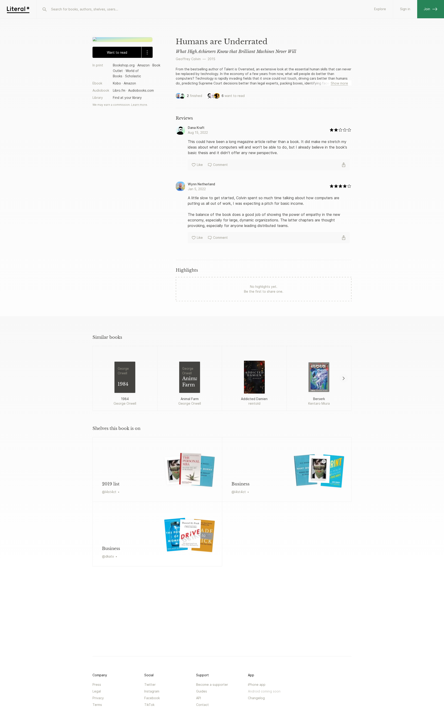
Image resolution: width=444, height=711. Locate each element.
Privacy (98, 698)
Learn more (139, 104)
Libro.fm (119, 90)
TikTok (149, 705)
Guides (201, 691)
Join (427, 9)
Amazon (143, 65)
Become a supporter (212, 684)
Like (200, 165)
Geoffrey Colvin (188, 59)
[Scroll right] (343, 378)
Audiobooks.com (141, 90)
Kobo (117, 83)
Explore (380, 9)
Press (96, 684)
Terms (97, 705)
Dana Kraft (196, 128)
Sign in (405, 9)
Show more (339, 83)
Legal (96, 691)
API (198, 698)
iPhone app (256, 684)
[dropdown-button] (147, 52)
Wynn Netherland (201, 184)
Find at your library (127, 97)
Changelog (256, 698)
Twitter (150, 684)
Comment (220, 165)
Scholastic (133, 76)
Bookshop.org (124, 65)
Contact (202, 705)
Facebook (152, 698)
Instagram (151, 691)
